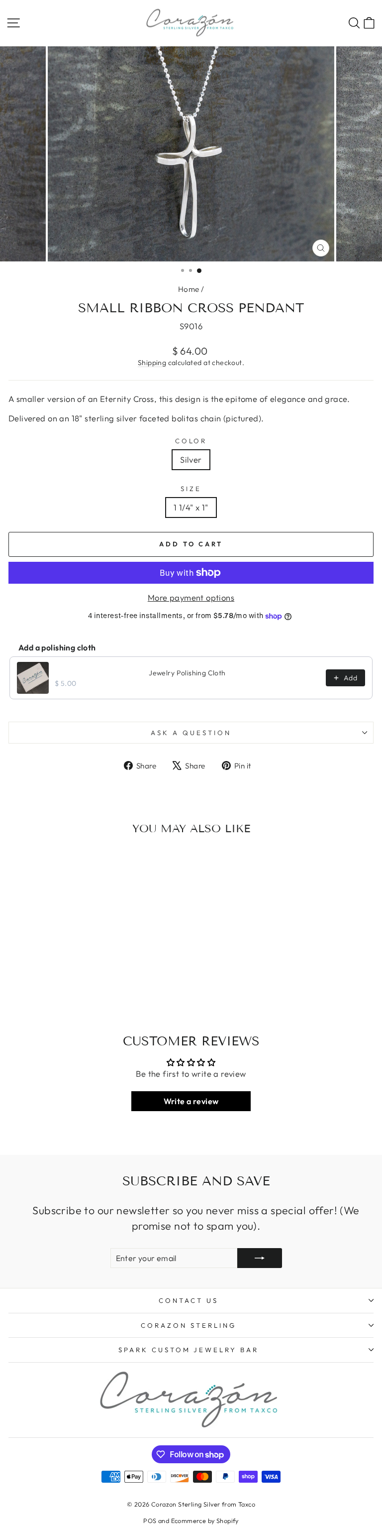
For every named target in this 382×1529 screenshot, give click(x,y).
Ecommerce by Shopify (205, 1521)
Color (191, 441)
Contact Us (188, 1300)
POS (149, 1521)
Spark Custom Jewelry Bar (188, 1350)
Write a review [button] (191, 1101)
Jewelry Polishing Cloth (187, 672)
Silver (190, 459)
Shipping (152, 362)
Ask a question (191, 733)
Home (188, 289)
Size (191, 489)
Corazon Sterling (188, 1325)
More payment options (191, 597)
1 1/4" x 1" (191, 507)
